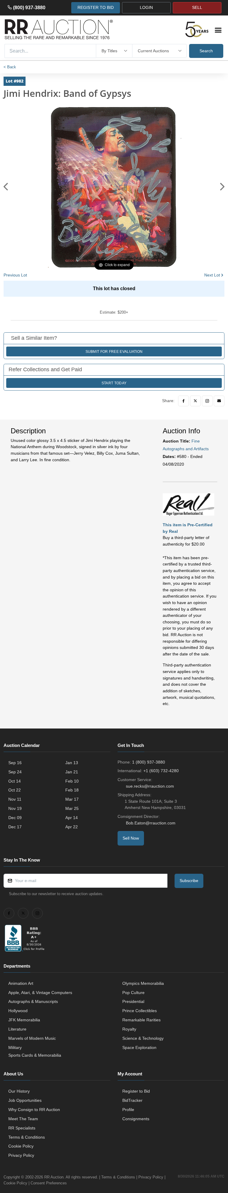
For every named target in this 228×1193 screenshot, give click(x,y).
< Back (10, 67)
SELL (197, 7)
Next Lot (212, 275)
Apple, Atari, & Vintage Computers (40, 992)
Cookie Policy (21, 1146)
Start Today (114, 383)
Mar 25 (72, 808)
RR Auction (54, 1177)
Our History (19, 1091)
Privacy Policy (21, 1155)
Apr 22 (71, 826)
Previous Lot (15, 275)
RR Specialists (21, 1128)
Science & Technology (143, 1038)
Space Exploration (139, 1047)
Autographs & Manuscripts (33, 1001)
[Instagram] (207, 401)
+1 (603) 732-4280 (161, 770)
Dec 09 (15, 817)
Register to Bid (136, 1091)
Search (206, 50)
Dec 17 (15, 826)
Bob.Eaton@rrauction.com (150, 823)
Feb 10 (72, 781)
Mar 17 (72, 799)
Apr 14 (71, 817)
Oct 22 (14, 790)
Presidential (133, 1001)
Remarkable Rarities (141, 1019)
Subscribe (189, 880)
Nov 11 (14, 799)
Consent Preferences (49, 1183)
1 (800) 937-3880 (148, 762)
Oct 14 (14, 781)
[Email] (219, 401)
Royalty (129, 1029)
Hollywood (18, 1010)
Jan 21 (71, 771)
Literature (17, 1029)
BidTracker (132, 1100)
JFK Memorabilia (24, 1019)
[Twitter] (195, 401)
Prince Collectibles (139, 1010)
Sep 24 (15, 771)
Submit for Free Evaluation (114, 352)
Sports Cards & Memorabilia (34, 1055)
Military (15, 1047)
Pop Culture (133, 992)
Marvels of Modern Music (32, 1038)
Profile (128, 1109)
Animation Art (20, 983)
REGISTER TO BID (95, 7)
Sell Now (131, 838)
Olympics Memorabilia (143, 983)
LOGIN (146, 7)
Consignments (135, 1118)
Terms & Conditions (26, 1137)
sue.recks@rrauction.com (150, 786)
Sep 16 (15, 762)
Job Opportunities (25, 1100)
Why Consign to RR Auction (34, 1109)
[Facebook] (183, 401)
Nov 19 (15, 808)
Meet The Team (23, 1118)
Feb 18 (72, 790)
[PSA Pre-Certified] (188, 504)
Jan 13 (71, 762)
